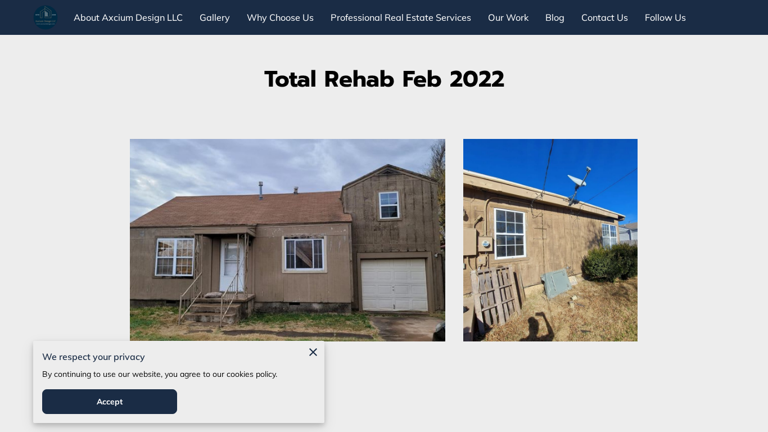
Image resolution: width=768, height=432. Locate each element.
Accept (110, 402)
